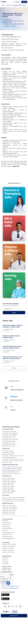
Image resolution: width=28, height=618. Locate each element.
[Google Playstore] (5, 594)
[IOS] (5, 598)
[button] (24, 2)
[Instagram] (20, 606)
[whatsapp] (5, 606)
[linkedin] (16, 606)
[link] (3, 2)
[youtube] (9, 606)
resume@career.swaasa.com (13, 586)
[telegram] (12, 606)
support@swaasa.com (14, 588)
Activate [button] (14, 312)
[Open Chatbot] (8, 583)
